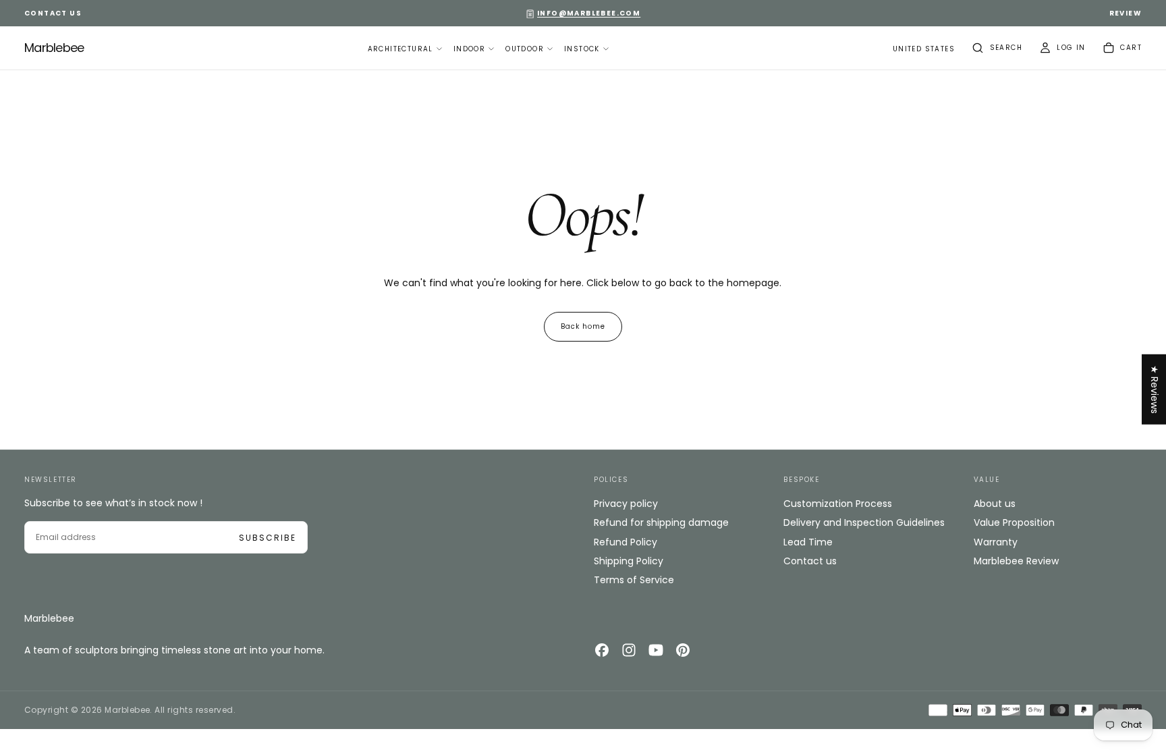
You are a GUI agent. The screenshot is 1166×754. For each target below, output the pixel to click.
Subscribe (267, 537)
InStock (582, 49)
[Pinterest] (683, 650)
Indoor (469, 49)
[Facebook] (602, 650)
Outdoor (524, 49)
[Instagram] (629, 650)
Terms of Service (634, 580)
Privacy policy (626, 503)
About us (995, 503)
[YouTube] (656, 650)
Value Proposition (1014, 522)
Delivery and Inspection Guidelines (864, 522)
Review (1125, 13)
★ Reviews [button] (1154, 389)
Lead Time (808, 542)
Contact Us (53, 13)
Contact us (810, 561)
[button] (924, 49)
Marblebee (49, 618)
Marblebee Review (1016, 561)
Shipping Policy (628, 561)
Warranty (996, 542)
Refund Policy (625, 542)
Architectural (400, 49)
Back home (583, 326)
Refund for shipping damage (661, 522)
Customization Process (837, 503)
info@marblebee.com (588, 13)
